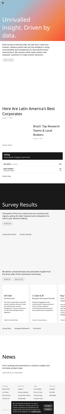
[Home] (8, 4)
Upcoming (15, 164)
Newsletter (52, 395)
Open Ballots (7, 164)
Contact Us (5, 398)
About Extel (19, 279)
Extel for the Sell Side (11, 320)
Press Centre (6, 395)
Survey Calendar (23, 392)
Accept (48, 406)
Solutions (7, 279)
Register (18, 157)
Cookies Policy (38, 398)
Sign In (10, 157)
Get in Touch (8, 60)
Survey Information (24, 395)
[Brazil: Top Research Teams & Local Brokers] (16, 131)
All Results (7, 223)
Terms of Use (38, 392)
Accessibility (37, 389)
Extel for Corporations (39, 320)
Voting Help (21, 398)
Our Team (5, 392)
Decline (48, 409)
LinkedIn (52, 389)
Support (20, 389)
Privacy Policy (38, 395)
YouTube (52, 392)
